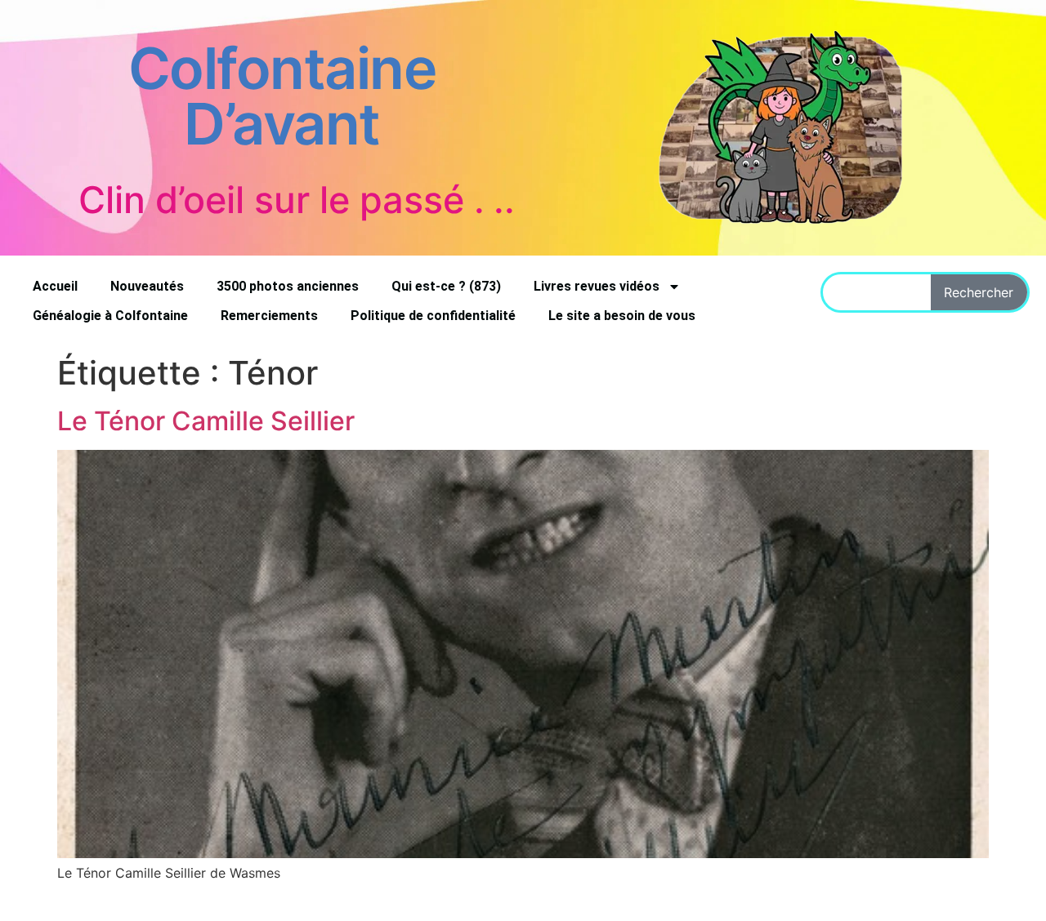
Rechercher (978, 292)
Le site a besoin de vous (621, 315)
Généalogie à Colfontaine (110, 315)
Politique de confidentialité (433, 315)
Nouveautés (147, 286)
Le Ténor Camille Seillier (206, 421)
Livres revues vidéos (596, 286)
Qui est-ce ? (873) (446, 286)
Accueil (55, 286)
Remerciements (269, 315)
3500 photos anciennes (288, 286)
